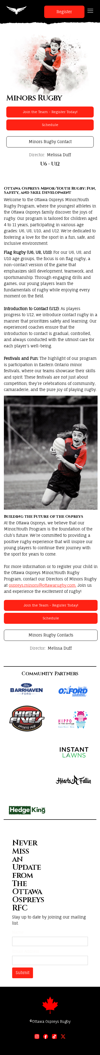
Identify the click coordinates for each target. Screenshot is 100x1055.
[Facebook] (45, 1036)
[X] (63, 1036)
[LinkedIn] (36, 1036)
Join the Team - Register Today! (50, 112)
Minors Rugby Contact (50, 141)
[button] (90, 11)
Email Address (25, 951)
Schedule (50, 125)
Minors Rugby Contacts (50, 635)
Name (18, 932)
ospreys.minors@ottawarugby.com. (42, 585)
